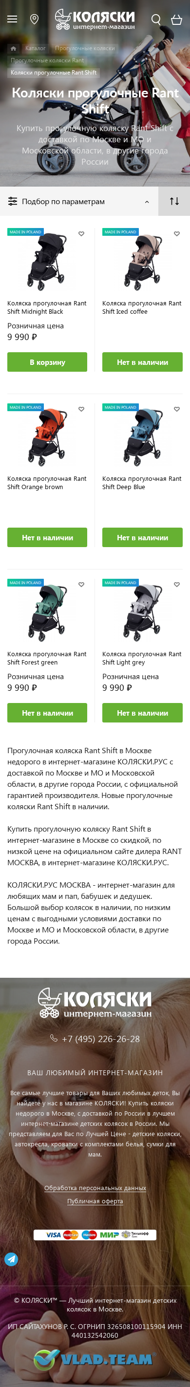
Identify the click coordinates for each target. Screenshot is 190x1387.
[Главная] (13, 49)
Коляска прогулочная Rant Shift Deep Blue (141, 482)
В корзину (47, 362)
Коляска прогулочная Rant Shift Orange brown (46, 482)
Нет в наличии (142, 362)
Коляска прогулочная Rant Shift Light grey (141, 657)
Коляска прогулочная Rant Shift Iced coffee (141, 307)
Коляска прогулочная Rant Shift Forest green (46, 657)
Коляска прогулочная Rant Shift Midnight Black (46, 307)
